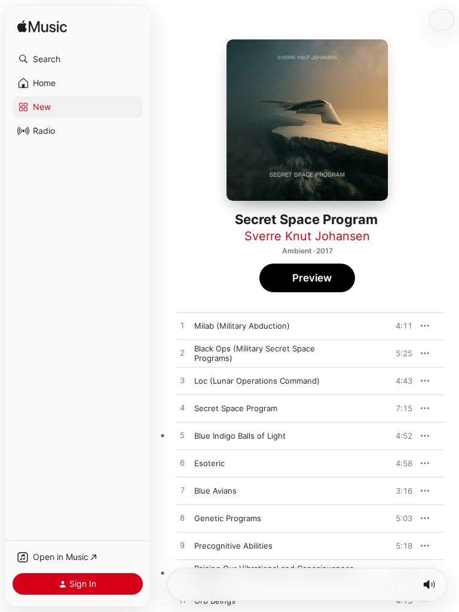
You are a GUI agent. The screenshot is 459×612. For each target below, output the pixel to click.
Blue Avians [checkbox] (215, 490)
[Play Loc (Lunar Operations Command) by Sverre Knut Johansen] (182, 380)
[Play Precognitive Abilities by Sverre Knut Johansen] (182, 545)
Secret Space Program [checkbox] (235, 408)
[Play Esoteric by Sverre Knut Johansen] (182, 463)
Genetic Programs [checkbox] (227, 518)
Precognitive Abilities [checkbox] (233, 545)
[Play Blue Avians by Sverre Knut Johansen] (182, 490)
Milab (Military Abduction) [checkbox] (242, 326)
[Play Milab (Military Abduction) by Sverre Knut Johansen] (182, 325)
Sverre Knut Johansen (307, 236)
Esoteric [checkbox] (209, 463)
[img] (42, 27)
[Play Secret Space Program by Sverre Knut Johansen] (182, 408)
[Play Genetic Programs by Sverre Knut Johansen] (182, 518)
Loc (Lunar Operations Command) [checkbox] (257, 380)
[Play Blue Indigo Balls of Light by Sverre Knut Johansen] (182, 435)
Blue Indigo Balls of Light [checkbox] (240, 435)
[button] (77, 59)
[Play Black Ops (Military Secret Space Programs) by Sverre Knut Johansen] (182, 353)
